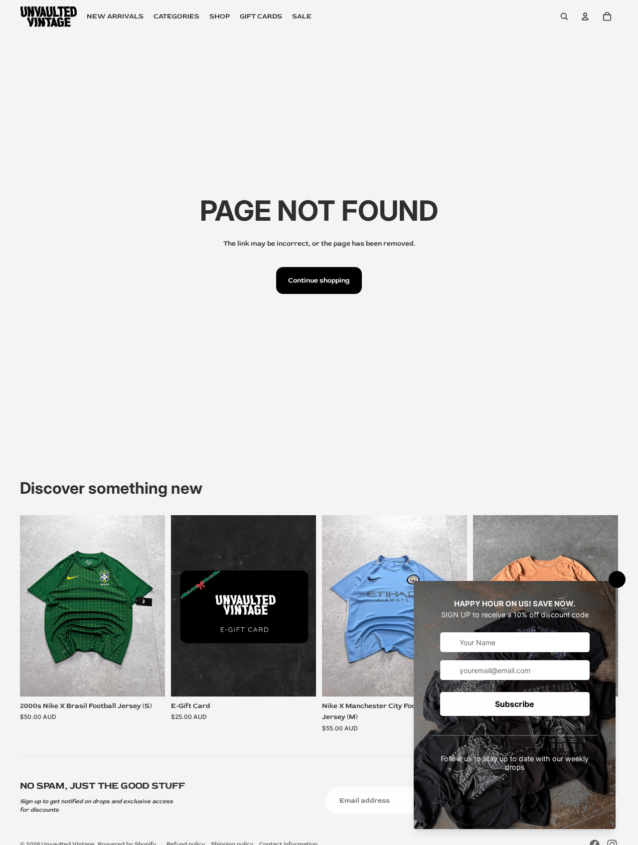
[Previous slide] (35, 605)
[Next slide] (150, 605)
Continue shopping (319, 280)
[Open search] (564, 16)
